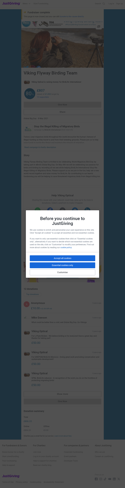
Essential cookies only (62, 265)
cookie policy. (66, 247)
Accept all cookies (62, 258)
